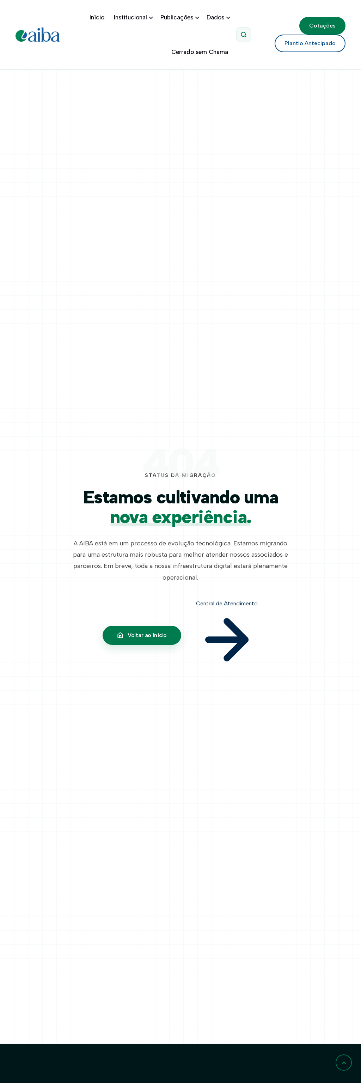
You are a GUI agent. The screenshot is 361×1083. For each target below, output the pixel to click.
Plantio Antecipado (310, 43)
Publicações (176, 17)
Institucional (130, 17)
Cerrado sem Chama (199, 51)
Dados (215, 17)
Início (97, 17)
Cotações (322, 25)
